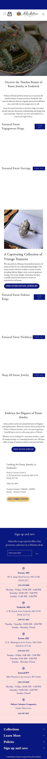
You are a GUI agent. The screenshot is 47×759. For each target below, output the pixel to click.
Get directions (18, 499)
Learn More (12, 735)
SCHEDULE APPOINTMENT (23, 7)
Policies (9, 742)
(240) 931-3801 (12, 483)
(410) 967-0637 (23, 713)
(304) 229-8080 (23, 682)
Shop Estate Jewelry (23, 56)
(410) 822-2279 (23, 651)
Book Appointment (23, 62)
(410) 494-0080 (23, 585)
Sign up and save (16, 748)
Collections (11, 729)
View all (39, 126)
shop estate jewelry (23, 449)
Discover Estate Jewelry (22, 286)
